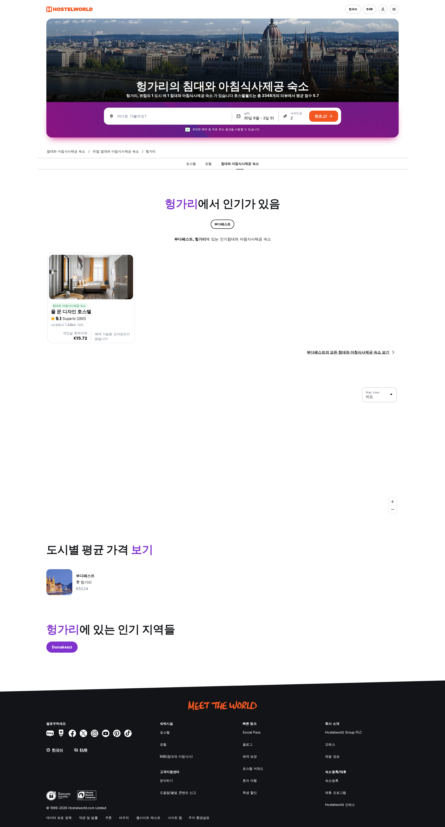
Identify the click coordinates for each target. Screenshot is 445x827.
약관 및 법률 (88, 818)
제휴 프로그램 (335, 793)
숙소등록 (331, 780)
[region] (222, 450)
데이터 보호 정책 (59, 818)
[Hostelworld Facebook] (72, 733)
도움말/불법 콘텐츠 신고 (178, 793)
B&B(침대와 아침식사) (176, 756)
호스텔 (165, 732)
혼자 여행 (250, 780)
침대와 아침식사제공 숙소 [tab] (240, 164)
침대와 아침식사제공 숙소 (69, 305)
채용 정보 (332, 756)
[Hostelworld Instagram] (94, 733)
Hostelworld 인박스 (340, 805)
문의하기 (166, 780)
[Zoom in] (392, 501)
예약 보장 (250, 756)
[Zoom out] (392, 509)
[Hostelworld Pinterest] (117, 733)
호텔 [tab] (208, 164)
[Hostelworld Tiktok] (128, 733)
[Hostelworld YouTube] (105, 733)
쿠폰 (108, 818)
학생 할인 (250, 793)
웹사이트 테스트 (148, 818)
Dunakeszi (62, 647)
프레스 (330, 744)
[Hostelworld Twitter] (83, 733)
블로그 (247, 744)
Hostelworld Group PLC (343, 732)
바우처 (124, 818)
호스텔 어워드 (253, 768)
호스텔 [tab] (191, 164)
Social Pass (252, 732)
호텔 (163, 744)
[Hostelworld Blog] (50, 733)
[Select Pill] (383, 9)
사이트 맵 (175, 818)
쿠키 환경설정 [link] (198, 818)
